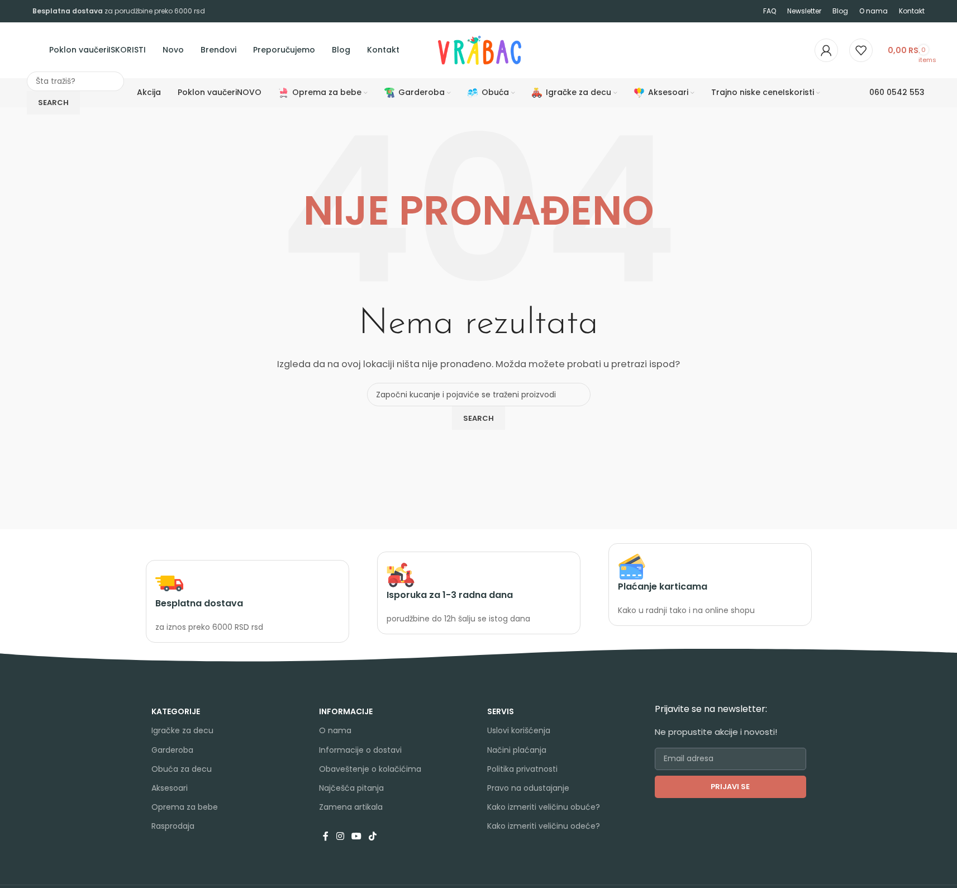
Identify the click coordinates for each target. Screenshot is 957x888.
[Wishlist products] (861, 50)
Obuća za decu (181, 769)
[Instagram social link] (339, 836)
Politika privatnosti (522, 769)
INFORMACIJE (346, 711)
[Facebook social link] (325, 836)
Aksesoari (169, 788)
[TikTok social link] (372, 836)
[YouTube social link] (356, 836)
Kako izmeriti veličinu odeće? (543, 826)
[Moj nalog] (826, 50)
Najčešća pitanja (351, 788)
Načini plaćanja (516, 750)
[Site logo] (437, 49)
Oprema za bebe (184, 807)
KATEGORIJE (175, 711)
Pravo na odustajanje (528, 788)
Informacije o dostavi (360, 750)
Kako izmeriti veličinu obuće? (543, 807)
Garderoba (172, 750)
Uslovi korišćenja (518, 730)
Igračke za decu (182, 730)
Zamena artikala (351, 807)
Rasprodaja (172, 826)
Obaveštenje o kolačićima (370, 769)
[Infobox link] (247, 601)
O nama (335, 730)
